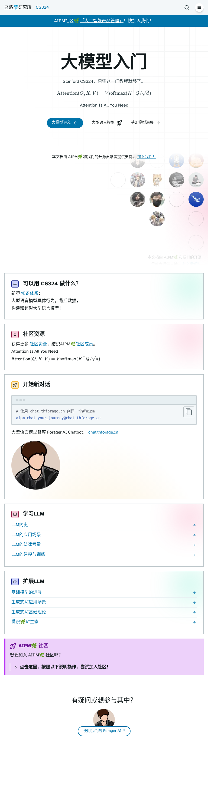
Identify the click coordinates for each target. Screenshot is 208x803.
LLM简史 (19, 525)
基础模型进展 (142, 123)
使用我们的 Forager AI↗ (104, 731)
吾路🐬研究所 (17, 7)
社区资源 (38, 344)
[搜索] (187, 7)
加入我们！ (146, 157)
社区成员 (84, 344)
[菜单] (199, 7)
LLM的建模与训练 (28, 555)
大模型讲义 (61, 123)
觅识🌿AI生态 (24, 622)
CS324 (42, 7)
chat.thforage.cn (103, 432)
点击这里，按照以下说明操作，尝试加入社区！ (65, 667)
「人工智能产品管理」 (101, 21)
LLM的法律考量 (26, 545)
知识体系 (29, 294)
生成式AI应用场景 (28, 602)
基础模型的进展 (26, 592)
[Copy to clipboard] (188, 412)
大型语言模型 (103, 123)
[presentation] (104, 93)
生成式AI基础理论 (28, 612)
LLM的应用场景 (26, 535)
